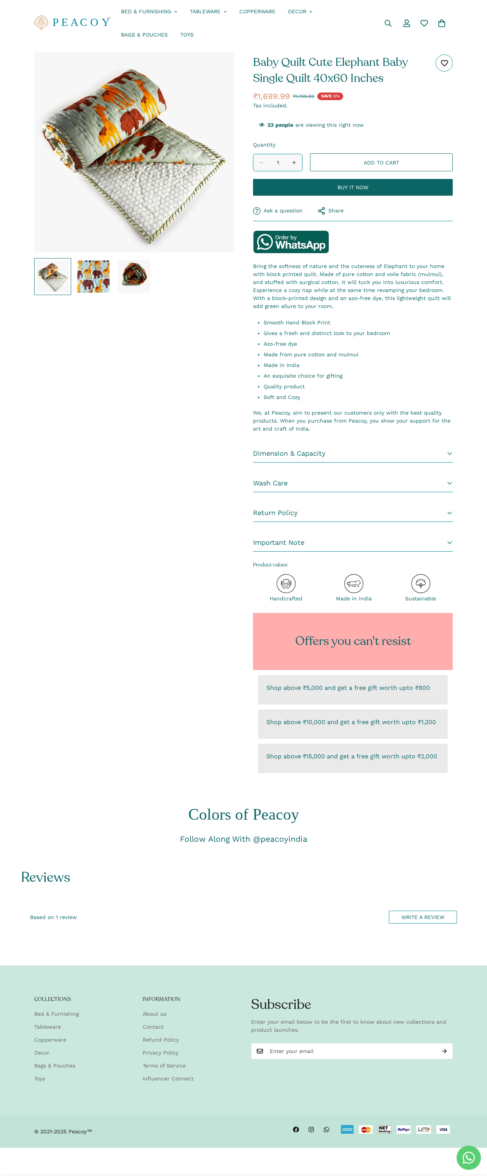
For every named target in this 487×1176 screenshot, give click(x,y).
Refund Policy (161, 1040)
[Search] (388, 23)
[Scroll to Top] (472, 1134)
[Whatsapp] (326, 1130)
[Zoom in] (217, 68)
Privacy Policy (160, 1053)
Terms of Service (164, 1066)
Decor (297, 11)
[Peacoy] (72, 23)
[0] (441, 23)
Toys (187, 35)
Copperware (257, 11)
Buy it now (352, 187)
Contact (153, 1027)
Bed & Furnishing (146, 11)
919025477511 (291, 241)
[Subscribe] (444, 1051)
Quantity (264, 145)
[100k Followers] (311, 1130)
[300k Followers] (296, 1130)
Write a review (422, 917)
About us (154, 1014)
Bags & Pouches (144, 35)
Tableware (205, 11)
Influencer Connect (168, 1078)
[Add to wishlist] (444, 63)
